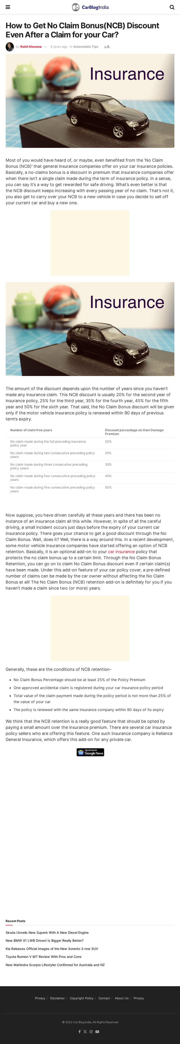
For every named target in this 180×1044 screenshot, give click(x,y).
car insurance (121, 551)
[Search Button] (172, 7)
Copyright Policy (82, 998)
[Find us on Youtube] (97, 1031)
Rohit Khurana (31, 46)
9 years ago (59, 46)
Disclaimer (57, 998)
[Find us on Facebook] (80, 1031)
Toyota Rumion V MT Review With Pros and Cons (44, 957)
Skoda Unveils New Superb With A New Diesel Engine (47, 932)
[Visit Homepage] (90, 7)
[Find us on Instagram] (91, 1031)
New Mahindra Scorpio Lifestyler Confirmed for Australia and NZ (55, 965)
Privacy (40, 998)
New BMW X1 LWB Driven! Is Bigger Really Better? (44, 940)
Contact (104, 998)
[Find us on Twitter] (85, 1031)
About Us (122, 998)
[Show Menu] (8, 7)
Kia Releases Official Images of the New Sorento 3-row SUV (52, 949)
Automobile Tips (85, 46)
